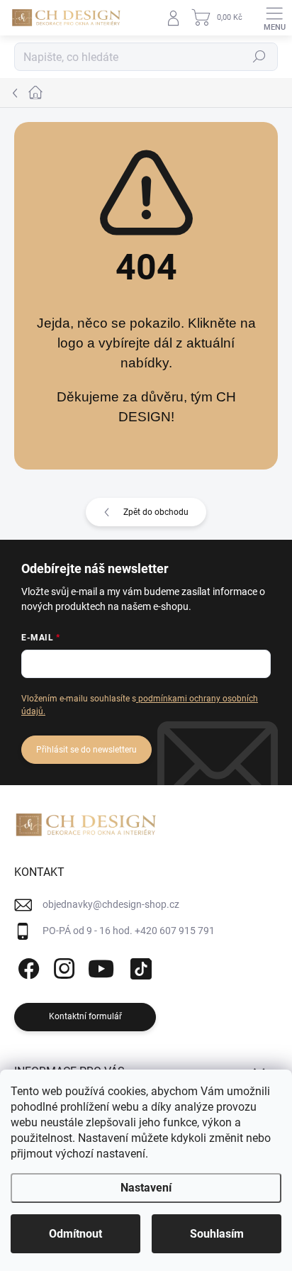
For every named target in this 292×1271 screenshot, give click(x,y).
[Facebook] (26, 966)
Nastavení (146, 1187)
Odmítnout (75, 1234)
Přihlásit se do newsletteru (86, 750)
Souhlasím (217, 1234)
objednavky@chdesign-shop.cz (111, 904)
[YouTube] (101, 966)
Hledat (259, 57)
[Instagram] (62, 966)
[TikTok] (138, 966)
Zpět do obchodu (156, 512)
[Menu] (274, 17)
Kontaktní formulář (85, 1016)
